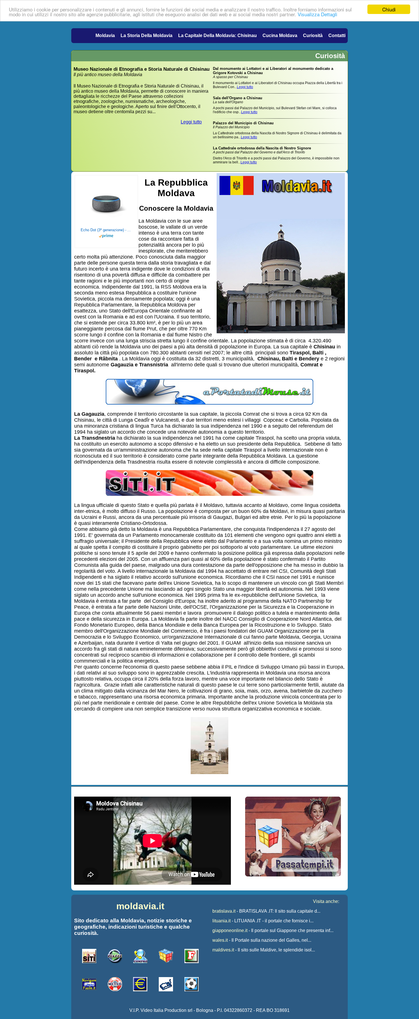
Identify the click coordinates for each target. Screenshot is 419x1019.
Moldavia (105, 35)
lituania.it (221, 920)
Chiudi (389, 9)
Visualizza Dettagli (317, 14)
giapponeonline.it (229, 930)
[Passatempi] (293, 874)
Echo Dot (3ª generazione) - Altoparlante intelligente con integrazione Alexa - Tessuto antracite (106, 230)
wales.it (220, 940)
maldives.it (223, 949)
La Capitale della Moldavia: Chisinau (217, 35)
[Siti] (209, 494)
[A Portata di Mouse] (209, 403)
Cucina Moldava (280, 35)
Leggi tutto (191, 121)
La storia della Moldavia (146, 35)
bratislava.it (223, 911)
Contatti (336, 35)
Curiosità (313, 35)
